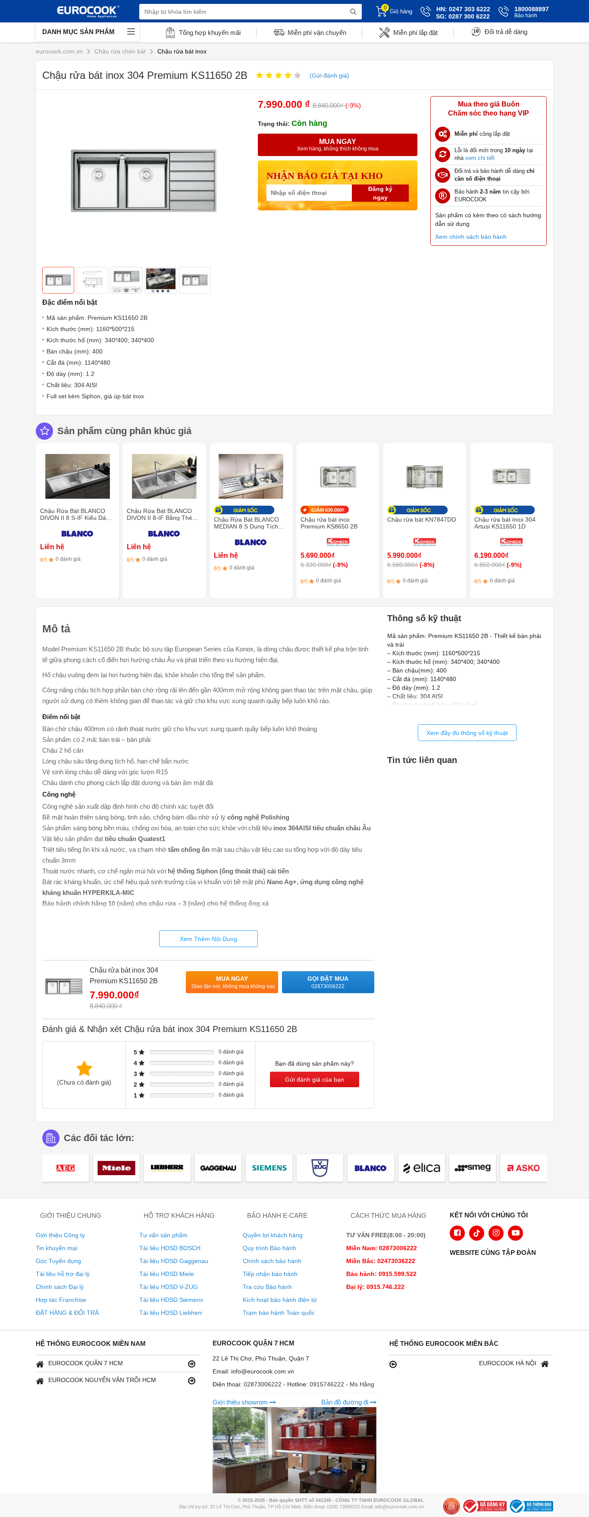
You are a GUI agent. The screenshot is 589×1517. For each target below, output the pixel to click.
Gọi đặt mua (327, 982)
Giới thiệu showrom (241, 1402)
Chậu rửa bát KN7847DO (421, 519)
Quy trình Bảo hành (269, 1248)
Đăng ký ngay (380, 193)
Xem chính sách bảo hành (471, 236)
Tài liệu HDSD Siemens (171, 1299)
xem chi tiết (480, 158)
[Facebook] (457, 1233)
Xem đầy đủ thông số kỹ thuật (467, 732)
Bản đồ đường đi (345, 1402)
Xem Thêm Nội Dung (208, 938)
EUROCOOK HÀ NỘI (507, 1363)
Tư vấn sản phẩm (163, 1235)
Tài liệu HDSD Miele (166, 1273)
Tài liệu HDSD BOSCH (170, 1248)
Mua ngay (233, 982)
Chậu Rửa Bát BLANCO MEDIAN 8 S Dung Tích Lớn (246, 526)
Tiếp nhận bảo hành (270, 1273)
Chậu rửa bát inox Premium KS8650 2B (329, 523)
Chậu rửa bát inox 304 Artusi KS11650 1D (505, 523)
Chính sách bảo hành (272, 1260)
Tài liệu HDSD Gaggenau (173, 1260)
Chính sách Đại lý (60, 1286)
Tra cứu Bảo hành (267, 1286)
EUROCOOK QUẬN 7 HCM (85, 1363)
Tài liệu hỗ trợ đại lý (63, 1273)
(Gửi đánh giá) (329, 75)
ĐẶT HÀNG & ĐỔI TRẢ (67, 1312)
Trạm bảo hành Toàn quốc (279, 1312)
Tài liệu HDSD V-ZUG (168, 1286)
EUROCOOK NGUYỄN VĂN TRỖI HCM (102, 1379)
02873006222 (263, 1384)
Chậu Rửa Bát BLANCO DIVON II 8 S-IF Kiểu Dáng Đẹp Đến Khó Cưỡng (76, 517)
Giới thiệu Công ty (60, 1235)
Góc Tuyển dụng (58, 1260)
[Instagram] (496, 1233)
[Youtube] (515, 1233)
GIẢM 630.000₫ (328, 510)
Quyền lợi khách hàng (273, 1235)
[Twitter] (476, 1233)
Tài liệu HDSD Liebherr (170, 1312)
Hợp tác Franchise (61, 1299)
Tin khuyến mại (56, 1248)
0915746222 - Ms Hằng (342, 1384)
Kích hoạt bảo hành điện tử (280, 1299)
